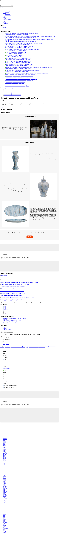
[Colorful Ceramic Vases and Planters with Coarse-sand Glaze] (13, 288)
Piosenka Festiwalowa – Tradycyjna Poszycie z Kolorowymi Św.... (17, 47)
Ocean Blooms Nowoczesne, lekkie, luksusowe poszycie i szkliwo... (17, 44)
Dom (4, 21)
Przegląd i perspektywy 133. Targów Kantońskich (12, 321)
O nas (4, 327)
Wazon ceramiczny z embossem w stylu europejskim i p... (13, 286)
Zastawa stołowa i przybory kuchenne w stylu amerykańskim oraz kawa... (18, 68)
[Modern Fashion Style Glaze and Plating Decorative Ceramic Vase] (14, 293)
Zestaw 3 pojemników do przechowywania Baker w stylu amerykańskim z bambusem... (21, 37)
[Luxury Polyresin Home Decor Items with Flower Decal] (15, 279)
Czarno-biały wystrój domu (10, 347)
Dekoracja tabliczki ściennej (20, 347)
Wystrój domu (7, 14)
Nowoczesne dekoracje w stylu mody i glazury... (11, 295)
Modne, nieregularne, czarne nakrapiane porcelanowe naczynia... (17, 34)
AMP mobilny (29, 346)
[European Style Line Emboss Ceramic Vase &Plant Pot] (14, 284)
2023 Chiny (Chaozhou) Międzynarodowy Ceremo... (12, 320)
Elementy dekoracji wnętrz (40, 347)
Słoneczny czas (3, 277)
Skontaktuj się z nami (7, 19)
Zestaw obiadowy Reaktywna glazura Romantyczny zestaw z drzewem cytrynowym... (21, 41)
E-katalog (4, 18)
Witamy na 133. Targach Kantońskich (10, 322)
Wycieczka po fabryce (9, 11)
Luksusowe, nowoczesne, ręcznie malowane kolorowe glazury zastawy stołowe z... (20, 74)
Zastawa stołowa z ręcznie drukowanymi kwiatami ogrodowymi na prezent (18, 65)
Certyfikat (7, 12)
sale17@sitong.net (6, 344)
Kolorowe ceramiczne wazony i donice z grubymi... (12, 291)
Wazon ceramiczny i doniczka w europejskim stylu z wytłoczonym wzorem (18, 77)
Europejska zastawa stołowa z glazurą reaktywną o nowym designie (17, 59)
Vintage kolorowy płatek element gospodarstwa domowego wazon (17, 242)
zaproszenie (5, 319)
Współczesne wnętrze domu (37, 346)
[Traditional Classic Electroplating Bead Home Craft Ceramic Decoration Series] (17, 297)
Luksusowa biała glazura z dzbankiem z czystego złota (15, 241)
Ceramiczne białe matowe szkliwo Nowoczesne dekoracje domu (17, 86)
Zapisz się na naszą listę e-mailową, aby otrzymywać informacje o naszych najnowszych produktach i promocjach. (21, 302)
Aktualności (5, 17)
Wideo (4, 16)
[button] (30, 237)
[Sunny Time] (3, 275)
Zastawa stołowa (8, 15)
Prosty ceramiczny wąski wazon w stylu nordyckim (14, 83)
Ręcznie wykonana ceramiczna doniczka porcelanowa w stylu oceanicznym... (19, 80)
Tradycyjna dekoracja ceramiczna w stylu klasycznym (15, 53)
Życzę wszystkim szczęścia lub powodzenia (13, 56)
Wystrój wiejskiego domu (30, 347)
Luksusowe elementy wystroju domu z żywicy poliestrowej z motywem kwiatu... (19, 282)
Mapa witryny (23, 346)
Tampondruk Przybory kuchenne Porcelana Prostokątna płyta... (16, 71)
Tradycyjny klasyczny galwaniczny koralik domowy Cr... (13, 299)
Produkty (4, 13)
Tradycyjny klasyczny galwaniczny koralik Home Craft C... (16, 50)
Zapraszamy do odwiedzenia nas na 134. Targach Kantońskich (14, 318)
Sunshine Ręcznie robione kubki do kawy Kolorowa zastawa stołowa (17, 62)
